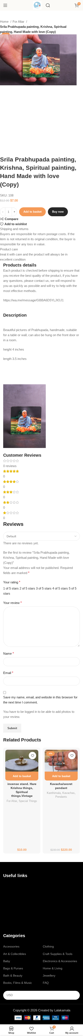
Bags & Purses (13, 968)
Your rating (11, 582)
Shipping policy (13, 922)
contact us (15, 894)
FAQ (46, 982)
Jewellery (49, 975)
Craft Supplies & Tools (57, 954)
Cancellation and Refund (19, 908)
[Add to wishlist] (32, 755)
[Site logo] (37, 5)
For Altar (19, 21)
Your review (12, 603)
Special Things (28, 801)
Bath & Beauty (12, 975)
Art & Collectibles (14, 954)
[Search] (48, 5)
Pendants (61, 796)
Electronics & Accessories (60, 961)
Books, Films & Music (17, 982)
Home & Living (52, 968)
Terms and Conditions (18, 901)
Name (8, 653)
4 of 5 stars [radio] (60, 588)
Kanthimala (54, 793)
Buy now (58, 211)
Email (8, 673)
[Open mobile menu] (5, 5)
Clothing (48, 946)
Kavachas (68, 793)
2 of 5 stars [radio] (27, 588)
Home (4, 21)
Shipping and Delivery (18, 915)
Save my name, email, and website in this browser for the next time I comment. (40, 699)
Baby (6, 961)
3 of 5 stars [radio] (44, 588)
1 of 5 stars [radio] (11, 588)
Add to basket (32, 211)
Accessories (11, 946)
